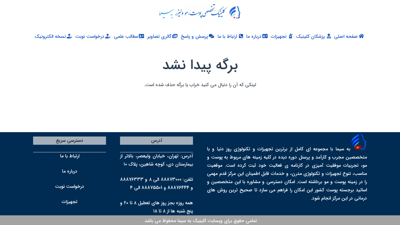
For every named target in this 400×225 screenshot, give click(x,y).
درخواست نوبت (69, 186)
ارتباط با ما (69, 156)
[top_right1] (197, 13)
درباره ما (69, 171)
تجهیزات (69, 201)
